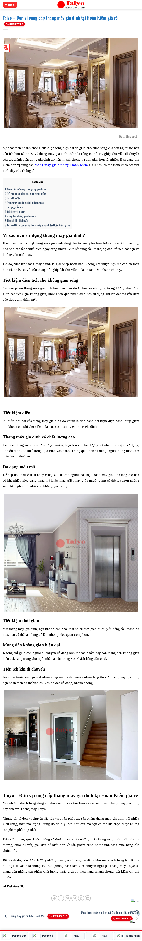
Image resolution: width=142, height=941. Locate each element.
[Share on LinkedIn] (88, 898)
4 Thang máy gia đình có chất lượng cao (24, 202)
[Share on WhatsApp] (54, 898)
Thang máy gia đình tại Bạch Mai (27, 916)
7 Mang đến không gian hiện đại (20, 216)
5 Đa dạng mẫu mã (14, 207)
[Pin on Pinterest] (81, 898)
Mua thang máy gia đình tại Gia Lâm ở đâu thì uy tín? (110, 912)
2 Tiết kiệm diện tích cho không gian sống (25, 193)
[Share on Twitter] (68, 898)
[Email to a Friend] (74, 898)
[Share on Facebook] (61, 898)
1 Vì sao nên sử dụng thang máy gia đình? (25, 189)
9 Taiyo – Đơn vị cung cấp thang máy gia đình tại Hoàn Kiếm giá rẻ (37, 225)
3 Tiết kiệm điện (13, 198)
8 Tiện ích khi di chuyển (16, 220)
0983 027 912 (16, 24)
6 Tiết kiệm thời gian (15, 212)
